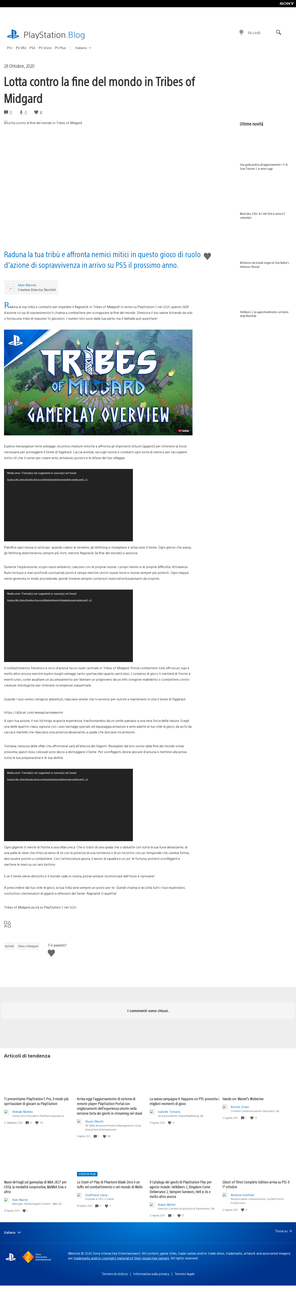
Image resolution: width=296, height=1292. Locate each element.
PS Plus (60, 48)
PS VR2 (21, 48)
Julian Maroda (27, 285)
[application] (68, 505)
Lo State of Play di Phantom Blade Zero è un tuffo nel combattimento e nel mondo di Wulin (110, 1184)
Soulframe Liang (96, 1195)
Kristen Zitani (240, 1107)
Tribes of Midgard (28, 946)
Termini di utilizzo (115, 1274)
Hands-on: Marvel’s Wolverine (243, 1098)
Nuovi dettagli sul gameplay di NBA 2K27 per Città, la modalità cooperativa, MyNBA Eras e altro (35, 1187)
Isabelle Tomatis (169, 1111)
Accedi (254, 32)
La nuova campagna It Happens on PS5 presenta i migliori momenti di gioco (184, 1101)
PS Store (45, 48)
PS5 (10, 48)
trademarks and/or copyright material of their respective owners (121, 1258)
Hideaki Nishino (22, 1111)
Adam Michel (166, 1204)
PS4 (32, 48)
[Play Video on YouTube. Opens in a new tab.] (183, 430)
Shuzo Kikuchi (94, 1121)
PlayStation (54, 34)
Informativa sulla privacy (151, 1274)
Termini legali (184, 1274)
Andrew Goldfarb (242, 1195)
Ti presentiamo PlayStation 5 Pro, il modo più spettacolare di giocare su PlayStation (36, 1101)
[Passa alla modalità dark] (241, 32)
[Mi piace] (37, 1123)
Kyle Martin (20, 1200)
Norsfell (9, 946)
